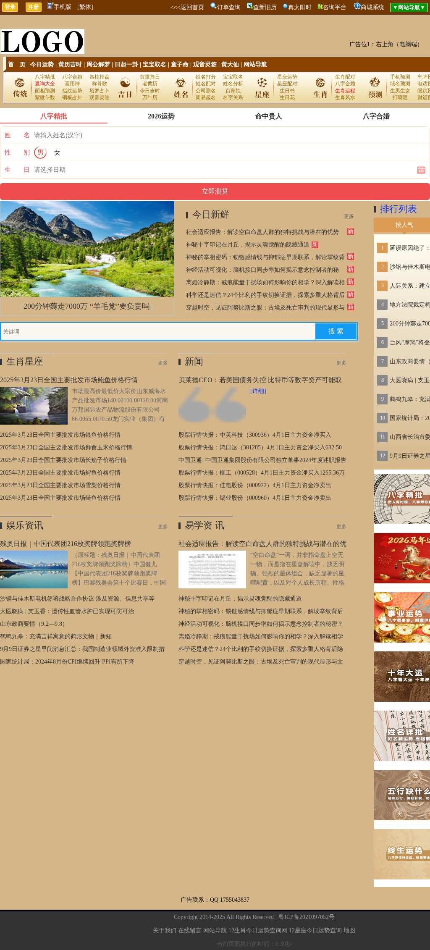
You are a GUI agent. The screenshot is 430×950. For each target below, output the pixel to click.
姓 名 (17, 135)
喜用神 (72, 84)
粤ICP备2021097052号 (306, 917)
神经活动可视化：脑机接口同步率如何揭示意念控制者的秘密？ (260, 624)
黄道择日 (150, 77)
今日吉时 (150, 91)
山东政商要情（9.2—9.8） (34, 624)
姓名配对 (206, 84)
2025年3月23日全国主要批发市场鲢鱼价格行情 (60, 498)
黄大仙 (230, 64)
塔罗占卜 (99, 91)
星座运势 (287, 77)
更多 (349, 216)
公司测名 (206, 91)
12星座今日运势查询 (315, 930)
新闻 (194, 361)
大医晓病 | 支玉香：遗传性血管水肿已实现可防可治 (67, 611)
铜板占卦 (72, 97)
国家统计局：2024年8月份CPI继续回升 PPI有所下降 (67, 662)
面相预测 (45, 91)
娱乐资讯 (24, 525)
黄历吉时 (70, 64)
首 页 (17, 64)
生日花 (287, 97)
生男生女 (400, 91)
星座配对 (287, 84)
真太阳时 (300, 7)
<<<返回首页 (187, 7)
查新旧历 (265, 7)
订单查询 (229, 7)
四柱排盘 (99, 77)
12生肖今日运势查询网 (257, 930)
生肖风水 (345, 97)
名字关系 (233, 97)
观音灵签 (205, 64)
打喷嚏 (400, 97)
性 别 (17, 152)
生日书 (287, 91)
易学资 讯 (204, 525)
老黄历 (149, 84)
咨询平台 (334, 7)
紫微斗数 (45, 97)
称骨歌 (99, 84)
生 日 (17, 169)
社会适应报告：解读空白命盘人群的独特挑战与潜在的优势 (262, 232)
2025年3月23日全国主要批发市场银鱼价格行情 (60, 435)
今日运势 (42, 64)
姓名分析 (233, 84)
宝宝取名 (154, 64)
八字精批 (45, 77)
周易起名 (206, 97)
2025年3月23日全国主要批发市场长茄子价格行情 (63, 460)
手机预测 (400, 77)
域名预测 (400, 84)
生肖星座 (24, 361)
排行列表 (398, 209)
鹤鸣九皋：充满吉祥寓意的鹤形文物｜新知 (56, 636)
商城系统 (372, 7)
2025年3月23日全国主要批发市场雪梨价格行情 (60, 485)
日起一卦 (126, 64)
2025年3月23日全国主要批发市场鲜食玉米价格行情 (66, 447)
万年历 (149, 97)
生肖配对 (345, 77)
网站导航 (255, 64)
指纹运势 (72, 91)
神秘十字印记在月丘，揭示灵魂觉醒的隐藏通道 (247, 244)
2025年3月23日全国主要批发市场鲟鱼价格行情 (60, 473)
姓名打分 (206, 77)
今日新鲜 (210, 214)
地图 (349, 930)
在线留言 (190, 930)
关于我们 (164, 930)
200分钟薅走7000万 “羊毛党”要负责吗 (86, 306)
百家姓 (233, 91)
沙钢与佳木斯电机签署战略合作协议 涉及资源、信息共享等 (77, 599)
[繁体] (85, 7)
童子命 (180, 64)
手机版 (62, 7)
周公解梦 (98, 64)
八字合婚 (72, 77)
